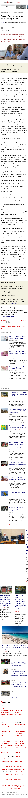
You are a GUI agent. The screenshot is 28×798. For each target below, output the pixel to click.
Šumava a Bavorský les (7, 745)
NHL (2, 735)
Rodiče (7, 328)
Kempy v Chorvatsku (6, 741)
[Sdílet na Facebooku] (6, 322)
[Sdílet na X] (9, 322)
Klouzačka (19, 766)
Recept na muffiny (19, 726)
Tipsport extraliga (5, 729)
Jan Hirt (17, 712)
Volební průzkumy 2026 (7, 710)
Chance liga (4, 724)
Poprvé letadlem (5, 743)
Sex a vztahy (12, 481)
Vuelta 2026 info (19, 708)
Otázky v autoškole (19, 750)
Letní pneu (6, 777)
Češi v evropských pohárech (17, 761)
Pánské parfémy (18, 779)
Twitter (9, 785)
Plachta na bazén (19, 764)
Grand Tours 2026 (19, 719)
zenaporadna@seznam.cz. (8, 316)
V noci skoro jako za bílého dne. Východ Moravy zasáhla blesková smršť (17, 427)
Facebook (4, 785)
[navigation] (2, 2)
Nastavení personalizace (14, 790)
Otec (24, 326)
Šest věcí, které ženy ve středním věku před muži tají (17, 478)
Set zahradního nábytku (7, 769)
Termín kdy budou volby (7, 714)
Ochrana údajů (8, 788)
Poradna (14, 326)
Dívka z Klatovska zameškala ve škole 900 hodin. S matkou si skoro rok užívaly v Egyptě (15, 647)
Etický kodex (19, 786)
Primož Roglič (18, 716)
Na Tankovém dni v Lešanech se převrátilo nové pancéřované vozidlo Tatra (18, 394)
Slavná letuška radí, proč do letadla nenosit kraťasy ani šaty (18, 463)
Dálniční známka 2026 (20, 743)
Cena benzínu (5, 761)
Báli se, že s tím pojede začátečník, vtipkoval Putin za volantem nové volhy (17, 509)
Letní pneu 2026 (19, 741)
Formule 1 (3, 733)
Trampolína (7, 766)
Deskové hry (13, 777)
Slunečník (13, 766)
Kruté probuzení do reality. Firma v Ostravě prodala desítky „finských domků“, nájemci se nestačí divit (16, 445)
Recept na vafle (18, 733)
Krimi (10, 397)
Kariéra (19, 785)
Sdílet (10, 28)
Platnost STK (18, 752)
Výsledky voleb (5, 712)
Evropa (10, 414)
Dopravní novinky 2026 (20, 745)
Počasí (10, 431)
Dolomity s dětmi (5, 752)
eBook (4, 28)
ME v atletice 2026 (5, 731)
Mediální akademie (9, 786)
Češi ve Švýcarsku (5, 747)
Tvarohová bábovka (20, 731)
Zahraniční (11, 512)
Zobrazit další (13, 382)
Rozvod (19, 326)
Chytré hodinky (8, 779)
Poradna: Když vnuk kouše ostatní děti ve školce (16, 367)
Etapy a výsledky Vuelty (20, 710)
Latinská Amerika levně (7, 750)
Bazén (12, 764)
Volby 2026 (4, 708)
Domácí (11, 449)
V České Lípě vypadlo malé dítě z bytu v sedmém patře (17, 493)
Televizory (20, 777)
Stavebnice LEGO (8, 774)
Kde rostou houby (18, 758)
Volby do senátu (5, 716)
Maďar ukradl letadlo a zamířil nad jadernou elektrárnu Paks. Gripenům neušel (18, 410)
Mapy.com (18, 756)
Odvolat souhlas (18, 788)
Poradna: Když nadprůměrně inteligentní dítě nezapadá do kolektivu (17, 353)
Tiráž (24, 785)
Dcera (2, 328)
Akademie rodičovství (14, 303)
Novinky (3, 22)
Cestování (11, 466)
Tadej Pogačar (18, 714)
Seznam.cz (19, 2)
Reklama (14, 785)
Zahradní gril (17, 769)
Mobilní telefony (19, 771)
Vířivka (23, 769)
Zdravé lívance (18, 729)
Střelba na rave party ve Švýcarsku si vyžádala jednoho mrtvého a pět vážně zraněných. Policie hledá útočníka (20, 602)
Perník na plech (18, 735)
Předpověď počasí (8, 758)
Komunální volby (5, 719)
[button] (14, 52)
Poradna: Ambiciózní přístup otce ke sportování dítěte (17, 337)
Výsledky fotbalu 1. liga (7, 726)
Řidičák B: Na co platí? (20, 747)
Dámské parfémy (18, 774)
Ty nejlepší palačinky (20, 724)
